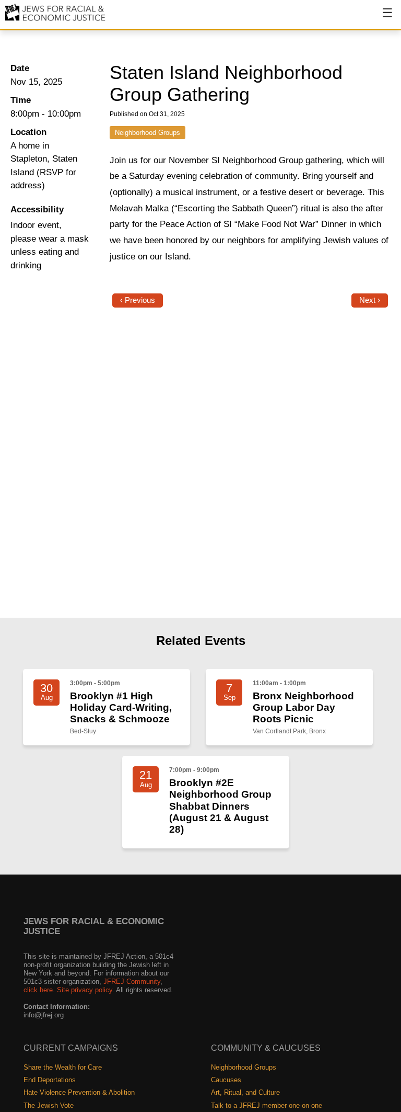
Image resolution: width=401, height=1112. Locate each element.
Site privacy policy (84, 990)
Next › (369, 300)
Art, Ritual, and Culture (245, 1092)
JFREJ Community (131, 981)
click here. (39, 990)
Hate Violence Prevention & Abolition (79, 1092)
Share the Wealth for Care (62, 1067)
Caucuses (226, 1080)
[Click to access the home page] (56, 20)
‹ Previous (137, 300)
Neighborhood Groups (147, 133)
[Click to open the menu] (380, 18)
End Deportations (49, 1080)
